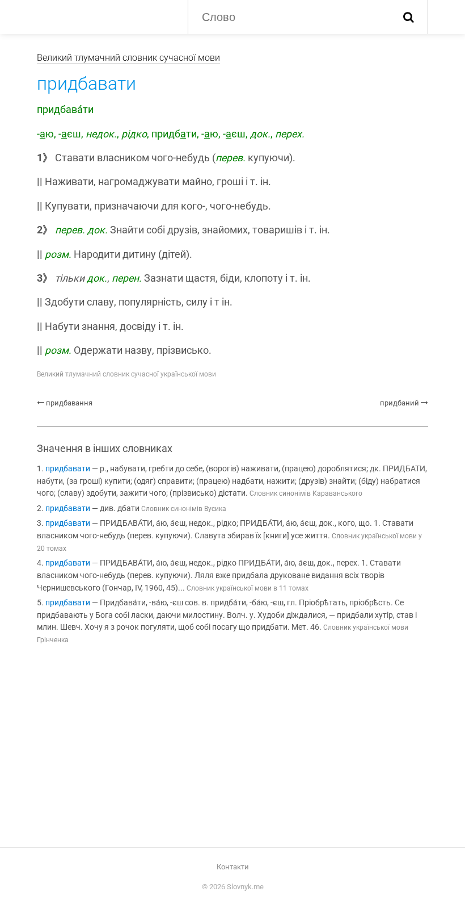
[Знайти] (409, 17)
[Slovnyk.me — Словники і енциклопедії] (103, 16)
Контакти (233, 867)
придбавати (67, 469)
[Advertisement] (232, 748)
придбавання (69, 403)
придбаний (399, 403)
